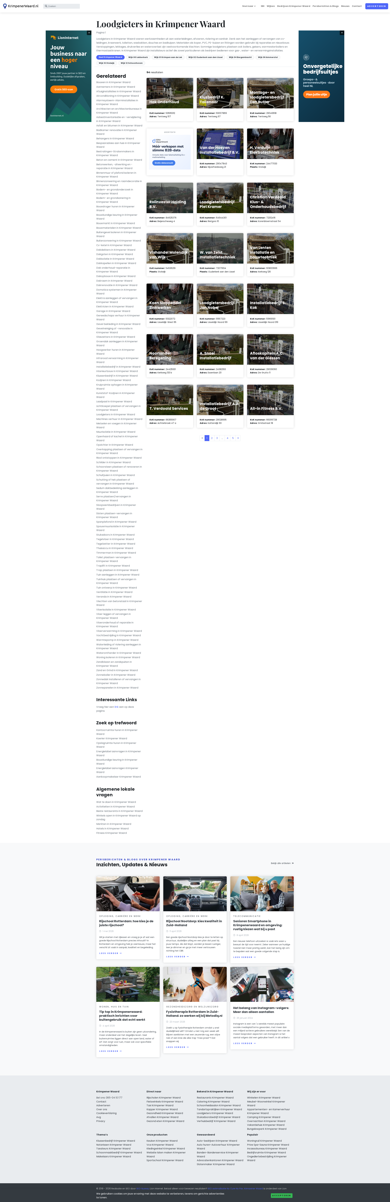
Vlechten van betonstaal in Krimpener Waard (119, 603)
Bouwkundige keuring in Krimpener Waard (116, 217)
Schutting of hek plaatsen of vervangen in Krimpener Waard (115, 481)
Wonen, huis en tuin (114, 1006)
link (117, 707)
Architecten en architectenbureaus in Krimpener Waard (119, 110)
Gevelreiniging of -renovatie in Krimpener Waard (114, 330)
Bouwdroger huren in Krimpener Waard (115, 208)
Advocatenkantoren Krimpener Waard (220, 1160)
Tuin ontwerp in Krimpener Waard (116, 587)
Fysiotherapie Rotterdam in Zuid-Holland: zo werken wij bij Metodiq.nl (194, 1014)
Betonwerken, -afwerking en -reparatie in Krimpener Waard (114, 166)
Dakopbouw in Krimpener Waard (115, 276)
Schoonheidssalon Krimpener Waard (219, 1105)
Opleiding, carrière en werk (120, 916)
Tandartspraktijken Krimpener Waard (219, 1109)
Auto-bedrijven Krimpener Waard (217, 1141)
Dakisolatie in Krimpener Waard (115, 259)
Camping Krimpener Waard (263, 1117)
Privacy (100, 1121)
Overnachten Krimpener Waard (266, 1121)
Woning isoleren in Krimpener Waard (118, 657)
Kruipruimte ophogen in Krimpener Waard (117, 386)
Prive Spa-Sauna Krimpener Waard (268, 1145)
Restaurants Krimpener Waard (215, 1097)
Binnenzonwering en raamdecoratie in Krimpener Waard (119, 183)
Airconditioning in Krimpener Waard (117, 96)
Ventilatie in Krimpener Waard (114, 592)
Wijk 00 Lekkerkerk (138, 57)
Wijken (271, 6)
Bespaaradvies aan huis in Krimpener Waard (118, 145)
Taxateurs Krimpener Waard (113, 1148)
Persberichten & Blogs (326, 6)
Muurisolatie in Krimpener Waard (115, 432)
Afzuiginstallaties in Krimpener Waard (118, 91)
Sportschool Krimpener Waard (165, 1160)
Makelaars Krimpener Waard (113, 1156)
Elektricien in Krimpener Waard (114, 306)
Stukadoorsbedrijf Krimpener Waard (218, 1117)
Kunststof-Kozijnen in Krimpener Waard (115, 395)
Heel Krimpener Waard (110, 57)
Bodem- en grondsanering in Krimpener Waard (113, 200)
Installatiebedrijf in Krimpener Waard (118, 366)
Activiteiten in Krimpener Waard (115, 806)
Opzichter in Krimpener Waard (114, 445)
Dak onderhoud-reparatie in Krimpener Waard (113, 270)
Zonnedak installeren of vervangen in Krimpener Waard (118, 681)
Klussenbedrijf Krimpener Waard (115, 1141)
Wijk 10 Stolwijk (106, 63)
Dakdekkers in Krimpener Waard (115, 250)
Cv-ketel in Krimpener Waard (114, 245)
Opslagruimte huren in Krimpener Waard (116, 745)
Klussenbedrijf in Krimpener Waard (117, 375)
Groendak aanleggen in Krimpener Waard (117, 343)
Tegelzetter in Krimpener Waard (115, 544)
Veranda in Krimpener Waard (113, 596)
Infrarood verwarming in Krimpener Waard (117, 360)
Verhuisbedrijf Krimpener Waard (216, 1121)
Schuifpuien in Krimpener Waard (115, 475)
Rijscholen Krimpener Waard (164, 1097)
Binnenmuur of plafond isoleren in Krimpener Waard (116, 175)
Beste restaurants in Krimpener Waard (119, 811)
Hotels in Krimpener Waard (112, 828)
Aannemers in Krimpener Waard (115, 87)
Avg (98, 1117)
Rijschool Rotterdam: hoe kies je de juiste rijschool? (126, 923)
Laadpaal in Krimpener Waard (114, 401)
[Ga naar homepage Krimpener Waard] (20, 6)
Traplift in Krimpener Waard (113, 565)
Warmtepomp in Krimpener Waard (117, 640)
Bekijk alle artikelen (281, 863)
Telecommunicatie (247, 916)
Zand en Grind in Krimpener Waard (117, 670)
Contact (357, 6)
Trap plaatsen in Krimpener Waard (117, 570)
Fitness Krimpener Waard (111, 833)
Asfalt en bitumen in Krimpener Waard (119, 125)
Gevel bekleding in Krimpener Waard (118, 324)
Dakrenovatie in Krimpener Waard (116, 285)
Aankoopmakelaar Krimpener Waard (118, 776)
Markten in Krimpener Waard (113, 824)
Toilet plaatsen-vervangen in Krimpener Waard (113, 559)
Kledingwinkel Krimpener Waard (166, 1148)
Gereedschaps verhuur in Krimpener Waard (118, 317)
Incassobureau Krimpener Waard (267, 1148)
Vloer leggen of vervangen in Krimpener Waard (113, 616)
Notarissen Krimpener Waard (113, 1145)
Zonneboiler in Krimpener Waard (115, 675)
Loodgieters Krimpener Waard (215, 1113)
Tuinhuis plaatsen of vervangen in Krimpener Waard (116, 581)
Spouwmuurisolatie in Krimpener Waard (115, 528)
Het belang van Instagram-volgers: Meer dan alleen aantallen (261, 1010)
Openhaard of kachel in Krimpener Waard (117, 438)
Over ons (101, 1109)
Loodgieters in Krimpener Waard (115, 414)
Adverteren (376, 6)
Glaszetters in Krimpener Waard (115, 337)
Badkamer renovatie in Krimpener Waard (116, 132)
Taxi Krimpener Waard (160, 1105)
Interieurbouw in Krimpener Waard (117, 371)
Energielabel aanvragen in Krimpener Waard (118, 753)
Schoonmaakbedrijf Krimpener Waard (119, 1152)
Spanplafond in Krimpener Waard (116, 522)
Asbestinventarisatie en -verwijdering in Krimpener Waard (118, 119)
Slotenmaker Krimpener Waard (215, 1164)
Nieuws (345, 6)
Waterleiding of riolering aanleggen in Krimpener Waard (118, 646)
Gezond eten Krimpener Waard (165, 1121)
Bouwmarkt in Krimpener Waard (115, 223)
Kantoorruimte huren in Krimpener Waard (117, 732)
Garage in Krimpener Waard (113, 311)
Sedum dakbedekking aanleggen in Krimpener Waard (117, 490)
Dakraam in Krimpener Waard (114, 281)
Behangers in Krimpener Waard (115, 138)
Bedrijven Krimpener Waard (293, 6)
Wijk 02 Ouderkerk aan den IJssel (205, 57)
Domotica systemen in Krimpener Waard (116, 291)
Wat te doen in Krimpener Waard (116, 802)
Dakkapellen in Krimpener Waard (116, 263)
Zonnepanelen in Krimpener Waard (117, 687)
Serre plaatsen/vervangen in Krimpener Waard (113, 498)
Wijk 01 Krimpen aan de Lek (168, 57)
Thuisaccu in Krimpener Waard (114, 548)
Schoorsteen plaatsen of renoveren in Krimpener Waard (119, 468)
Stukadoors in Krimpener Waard (115, 535)
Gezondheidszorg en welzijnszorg (192, 1006)
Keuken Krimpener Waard (162, 1141)
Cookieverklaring (106, 1113)
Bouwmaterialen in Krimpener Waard (118, 228)
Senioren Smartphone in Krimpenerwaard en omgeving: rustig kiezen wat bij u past (257, 925)
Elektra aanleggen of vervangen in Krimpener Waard (116, 300)
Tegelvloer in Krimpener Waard (115, 539)
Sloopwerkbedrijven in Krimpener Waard (116, 507)
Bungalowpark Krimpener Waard (266, 1129)
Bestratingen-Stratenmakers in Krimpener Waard (115, 153)
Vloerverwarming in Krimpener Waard (119, 631)
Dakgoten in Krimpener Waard (114, 254)
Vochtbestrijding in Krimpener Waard (118, 635)
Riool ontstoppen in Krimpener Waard (119, 458)
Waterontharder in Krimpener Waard (118, 653)
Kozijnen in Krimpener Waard (113, 380)
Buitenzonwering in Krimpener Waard (118, 240)
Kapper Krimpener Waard (162, 1109)
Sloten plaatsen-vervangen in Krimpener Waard (114, 515)
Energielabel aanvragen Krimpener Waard (117, 770)
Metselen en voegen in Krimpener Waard (116, 425)
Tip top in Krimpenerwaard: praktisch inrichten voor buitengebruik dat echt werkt (122, 1016)
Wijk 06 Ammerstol (268, 57)
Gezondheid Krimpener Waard (165, 1113)
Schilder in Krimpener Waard (113, 462)
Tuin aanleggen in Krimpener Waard (117, 574)
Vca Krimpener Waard (160, 1145)
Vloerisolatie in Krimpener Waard (116, 609)
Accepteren (281, 1195)
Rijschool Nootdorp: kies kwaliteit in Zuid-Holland (194, 923)
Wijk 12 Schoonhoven (132, 63)
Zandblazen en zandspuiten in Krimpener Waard (114, 664)
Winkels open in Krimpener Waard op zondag (118, 817)
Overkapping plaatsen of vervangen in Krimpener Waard (119, 451)
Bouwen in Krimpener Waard (113, 82)
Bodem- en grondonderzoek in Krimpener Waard (114, 191)
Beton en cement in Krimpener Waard (119, 160)
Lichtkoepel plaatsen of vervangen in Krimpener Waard (118, 408)
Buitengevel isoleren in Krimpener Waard (116, 234)
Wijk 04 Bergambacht (240, 57)
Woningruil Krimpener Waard (264, 1141)
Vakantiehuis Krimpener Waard (265, 1125)
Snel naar (247, 6)
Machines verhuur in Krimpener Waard (119, 419)
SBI (262, 6)
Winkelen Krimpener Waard (263, 1097)
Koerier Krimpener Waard (111, 738)
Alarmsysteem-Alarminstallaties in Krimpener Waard (117, 102)
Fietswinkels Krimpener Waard (165, 1101)
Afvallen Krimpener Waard (162, 1117)
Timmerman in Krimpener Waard (116, 552)
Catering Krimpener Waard (213, 1101)
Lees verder (109, 953)
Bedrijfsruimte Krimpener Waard (266, 1152)
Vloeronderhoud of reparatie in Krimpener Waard (114, 624)
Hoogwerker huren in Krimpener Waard (115, 352)
